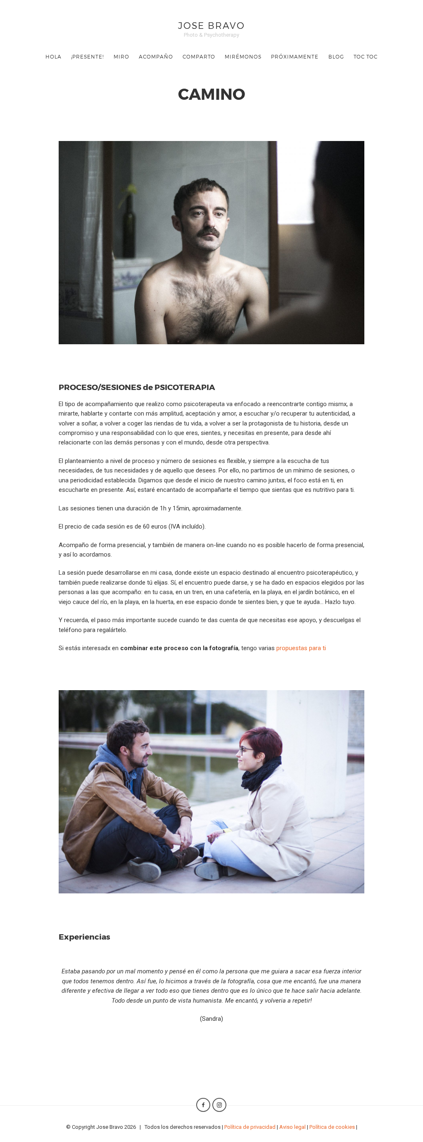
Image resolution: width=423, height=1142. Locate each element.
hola (53, 56)
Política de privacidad (250, 1127)
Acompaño (156, 56)
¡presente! (87, 56)
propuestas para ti (301, 648)
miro (121, 56)
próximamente (294, 56)
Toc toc (366, 56)
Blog (336, 56)
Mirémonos (243, 56)
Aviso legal (292, 1127)
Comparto (199, 56)
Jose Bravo (211, 25)
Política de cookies (332, 1127)
